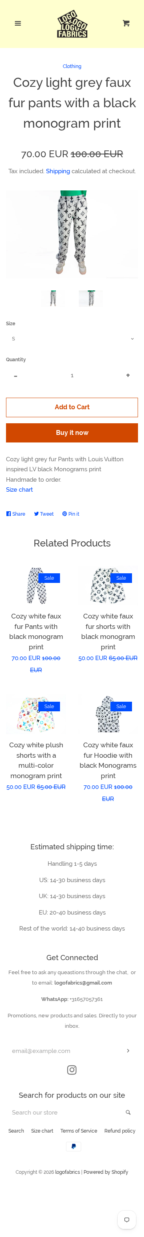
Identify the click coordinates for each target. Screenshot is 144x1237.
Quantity (16, 359)
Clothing (72, 66)
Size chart (19, 489)
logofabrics (67, 1172)
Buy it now (72, 432)
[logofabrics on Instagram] (72, 1071)
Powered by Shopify (106, 1172)
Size (10, 323)
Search (16, 1131)
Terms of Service (78, 1131)
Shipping (58, 171)
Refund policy (120, 1131)
